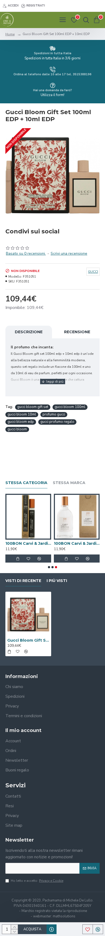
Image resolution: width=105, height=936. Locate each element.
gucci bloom (17, 429)
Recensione (77, 331)
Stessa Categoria (26, 483)
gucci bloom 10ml (22, 414)
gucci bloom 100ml (70, 406)
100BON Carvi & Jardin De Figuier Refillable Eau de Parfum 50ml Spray (77, 543)
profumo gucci (54, 414)
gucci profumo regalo (57, 421)
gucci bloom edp (21, 421)
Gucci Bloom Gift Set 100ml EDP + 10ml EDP (28, 640)
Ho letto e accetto (37, 881)
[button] (49, 567)
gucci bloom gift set (32, 406)
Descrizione (29, 331)
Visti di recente (23, 580)
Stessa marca (69, 483)
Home (10, 34)
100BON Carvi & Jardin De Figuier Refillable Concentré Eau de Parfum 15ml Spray (28, 543)
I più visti (57, 580)
